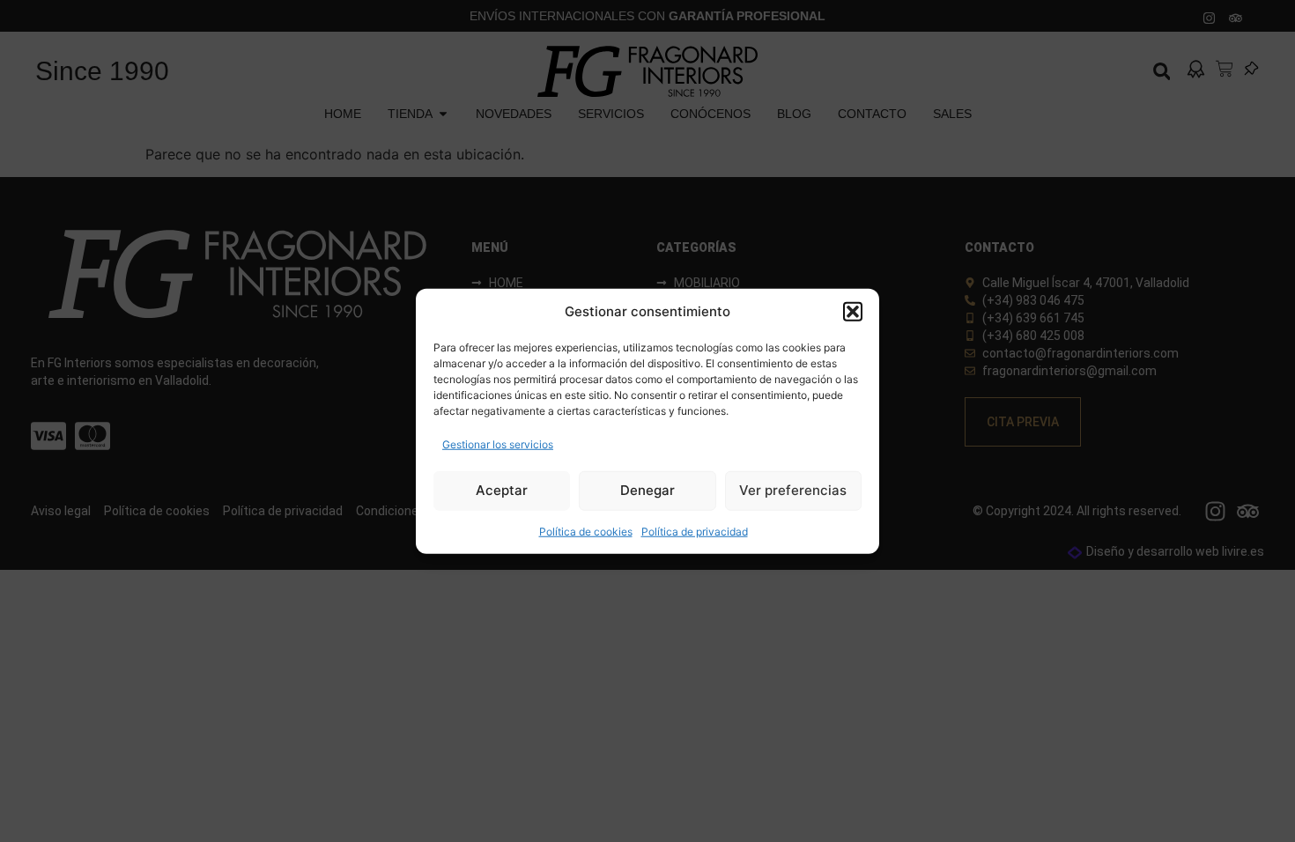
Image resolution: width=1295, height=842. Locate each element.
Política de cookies (586, 530)
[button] (853, 312)
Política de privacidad (694, 530)
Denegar (647, 490)
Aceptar (502, 490)
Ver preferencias (793, 490)
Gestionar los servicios (497, 443)
